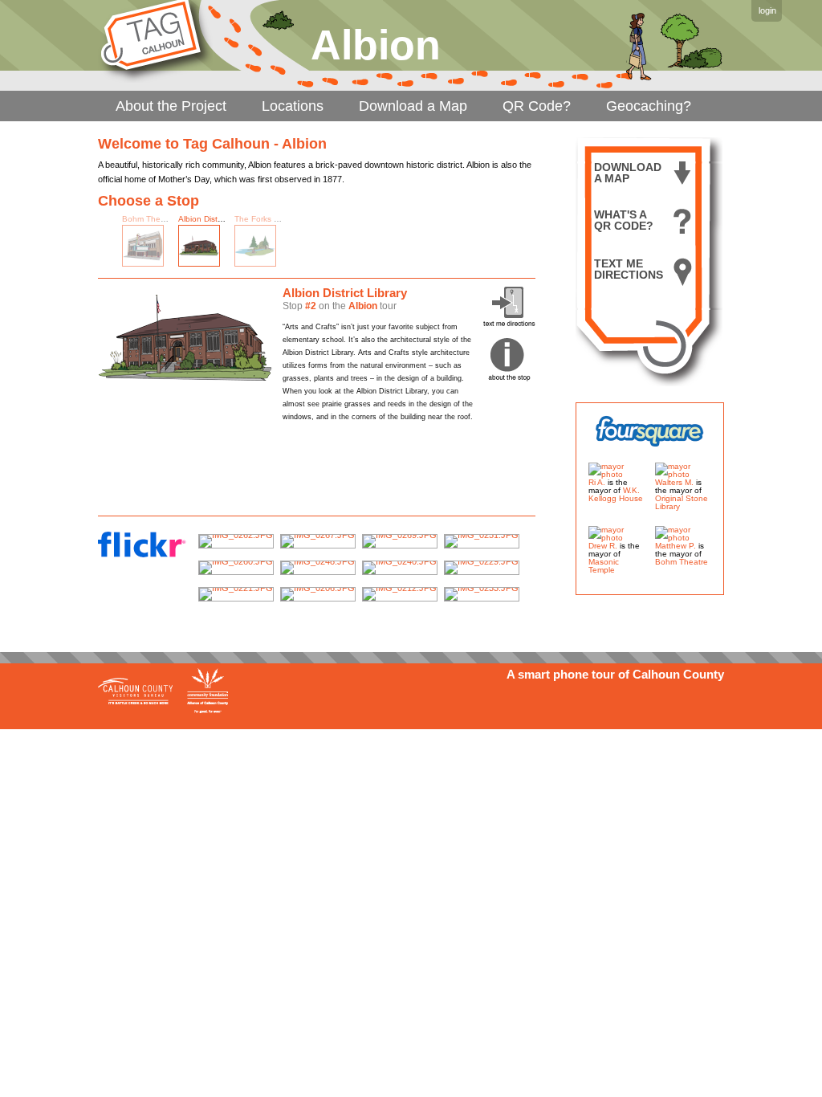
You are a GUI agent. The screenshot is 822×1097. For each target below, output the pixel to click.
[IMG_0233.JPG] (481, 594)
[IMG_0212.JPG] (399, 594)
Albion (362, 306)
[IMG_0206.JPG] (318, 594)
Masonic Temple (603, 565)
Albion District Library (216, 218)
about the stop (509, 359)
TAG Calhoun (155, 41)
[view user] (616, 474)
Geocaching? (648, 106)
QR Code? (537, 106)
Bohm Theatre (148, 218)
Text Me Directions (628, 269)
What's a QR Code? (623, 220)
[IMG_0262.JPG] (236, 541)
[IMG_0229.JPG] (481, 568)
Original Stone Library (681, 502)
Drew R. (602, 545)
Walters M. (674, 482)
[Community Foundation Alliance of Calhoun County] (207, 690)
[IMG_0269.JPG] (399, 541)
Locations (293, 106)
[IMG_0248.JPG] (318, 568)
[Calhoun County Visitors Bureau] (136, 690)
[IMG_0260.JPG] (236, 568)
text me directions (509, 306)
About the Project (171, 106)
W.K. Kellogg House (615, 494)
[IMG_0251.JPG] (481, 541)
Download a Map (413, 106)
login (767, 10)
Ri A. (596, 482)
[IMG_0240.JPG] (399, 568)
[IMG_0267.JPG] (318, 541)
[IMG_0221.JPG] (236, 594)
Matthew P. (675, 545)
